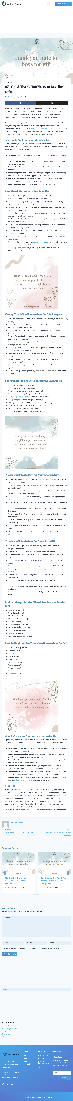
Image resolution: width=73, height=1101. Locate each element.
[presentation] (18, 863)
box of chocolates (56, 129)
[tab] (32, 894)
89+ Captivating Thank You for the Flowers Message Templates (53, 881)
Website (53, 943)
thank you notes (46, 123)
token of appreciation (38, 129)
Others (4, 1031)
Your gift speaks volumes (18, 397)
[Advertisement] (36, 20)
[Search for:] (36, 989)
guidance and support (22, 780)
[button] (48, 3)
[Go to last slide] (5, 873)
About (25, 1058)
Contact (26, 1064)
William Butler (11, 97)
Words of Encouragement (12, 1037)
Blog (25, 1061)
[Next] (68, 873)
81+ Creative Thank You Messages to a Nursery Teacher (16, 881)
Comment (7, 918)
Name (6, 943)
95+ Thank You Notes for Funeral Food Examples (56, 832)
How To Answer (8, 1026)
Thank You (8, 82)
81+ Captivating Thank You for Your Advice (18, 831)
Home (25, 1055)
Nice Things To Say (9, 1029)
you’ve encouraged (40, 242)
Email (29, 943)
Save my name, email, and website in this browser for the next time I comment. (31, 948)
